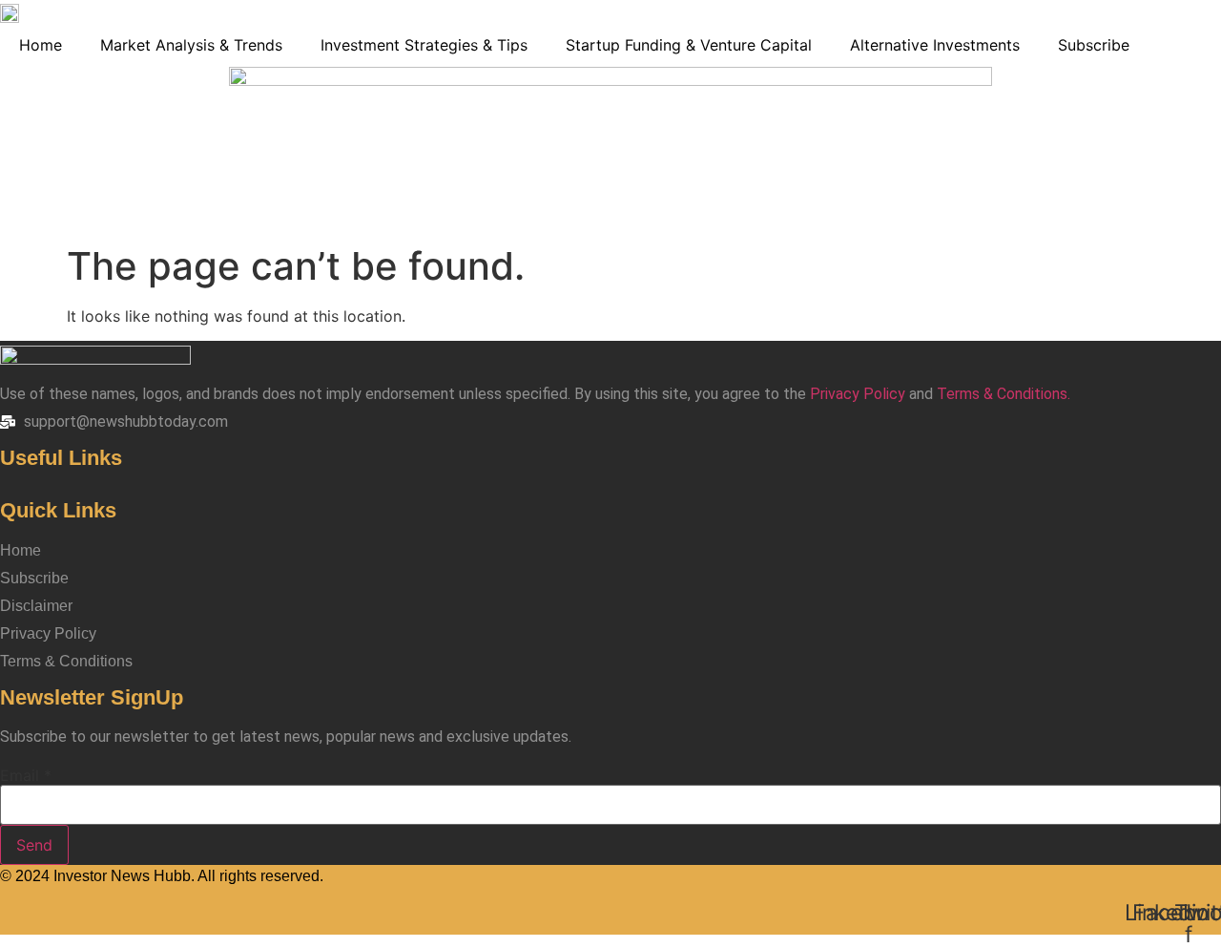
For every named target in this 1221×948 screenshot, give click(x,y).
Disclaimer (36, 606)
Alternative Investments (935, 44)
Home (40, 44)
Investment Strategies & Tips (424, 44)
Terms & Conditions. (1003, 394)
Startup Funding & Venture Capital (689, 44)
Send (34, 844)
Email (26, 775)
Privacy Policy (857, 394)
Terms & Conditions (66, 661)
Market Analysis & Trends (191, 44)
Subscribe (1093, 44)
